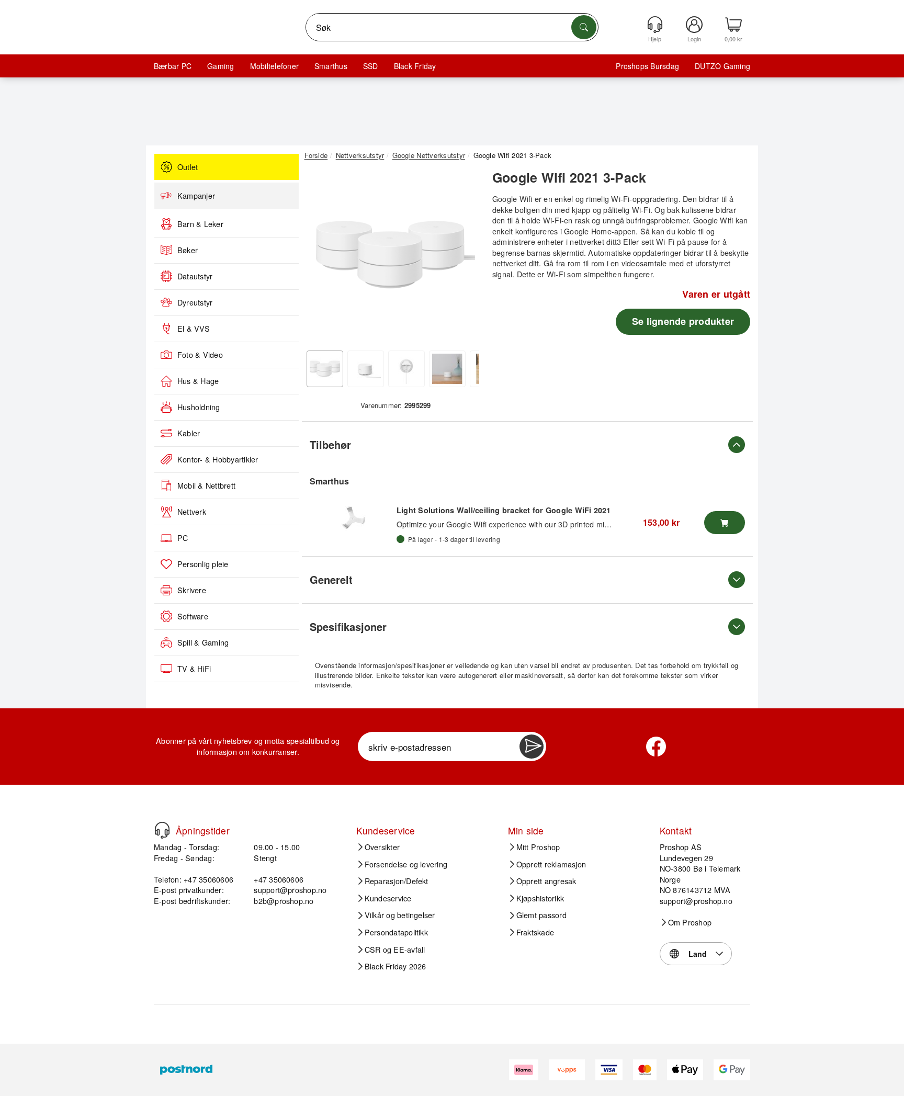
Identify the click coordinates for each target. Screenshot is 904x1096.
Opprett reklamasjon (551, 864)
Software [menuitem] (192, 616)
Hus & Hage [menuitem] (198, 381)
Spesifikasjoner (348, 626)
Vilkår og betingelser (400, 915)
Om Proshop (689, 922)
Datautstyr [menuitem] (194, 276)
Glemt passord (541, 915)
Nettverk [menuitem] (191, 511)
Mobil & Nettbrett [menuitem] (206, 485)
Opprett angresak (546, 881)
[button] (392, 255)
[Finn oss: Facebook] (656, 746)
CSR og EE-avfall (395, 949)
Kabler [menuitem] (188, 433)
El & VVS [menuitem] (193, 328)
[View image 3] (406, 369)
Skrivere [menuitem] (191, 590)
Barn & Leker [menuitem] (200, 224)
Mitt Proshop (538, 847)
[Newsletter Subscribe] (531, 747)
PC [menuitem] (182, 538)
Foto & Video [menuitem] (200, 354)
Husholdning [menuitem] (198, 407)
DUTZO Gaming (722, 66)
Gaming (220, 66)
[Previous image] (320, 257)
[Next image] (463, 257)
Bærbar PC (172, 66)
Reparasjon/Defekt (396, 881)
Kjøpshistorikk (540, 898)
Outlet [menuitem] (187, 167)
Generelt (331, 579)
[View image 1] (325, 369)
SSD (370, 66)
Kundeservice (388, 898)
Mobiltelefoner (274, 66)
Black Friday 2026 (395, 966)
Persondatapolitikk (396, 932)
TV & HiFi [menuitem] (194, 668)
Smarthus (330, 66)
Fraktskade (535, 932)
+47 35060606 (278, 879)
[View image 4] (447, 369)
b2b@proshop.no (283, 900)
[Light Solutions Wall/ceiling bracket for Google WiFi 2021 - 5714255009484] (353, 517)
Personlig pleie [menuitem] (203, 564)
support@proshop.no (290, 889)
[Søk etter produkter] (583, 27)
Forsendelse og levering (406, 864)
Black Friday (415, 66)
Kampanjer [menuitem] (196, 195)
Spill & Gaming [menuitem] (203, 642)
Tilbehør (330, 444)
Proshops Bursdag (647, 66)
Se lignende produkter (683, 321)
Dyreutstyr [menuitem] (194, 302)
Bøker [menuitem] (187, 250)
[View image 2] (365, 369)
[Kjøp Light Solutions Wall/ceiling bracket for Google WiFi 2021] (724, 522)
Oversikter (382, 847)
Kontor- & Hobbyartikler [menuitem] (217, 459)
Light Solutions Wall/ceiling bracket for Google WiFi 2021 (504, 510)
